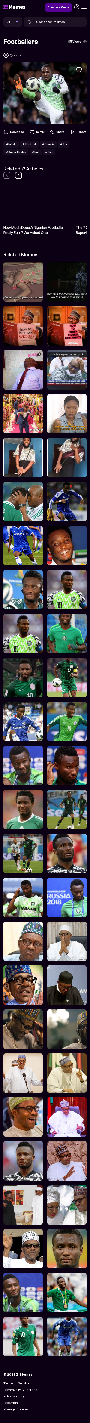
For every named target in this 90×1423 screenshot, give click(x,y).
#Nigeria (48, 144)
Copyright (11, 1403)
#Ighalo (11, 144)
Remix (40, 131)
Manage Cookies (16, 1409)
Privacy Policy (13, 1396)
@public (16, 55)
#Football (29, 144)
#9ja (63, 144)
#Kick (49, 152)
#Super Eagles (16, 152)
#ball (35, 152)
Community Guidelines (20, 1390)
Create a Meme (58, 7)
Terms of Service (16, 1383)
